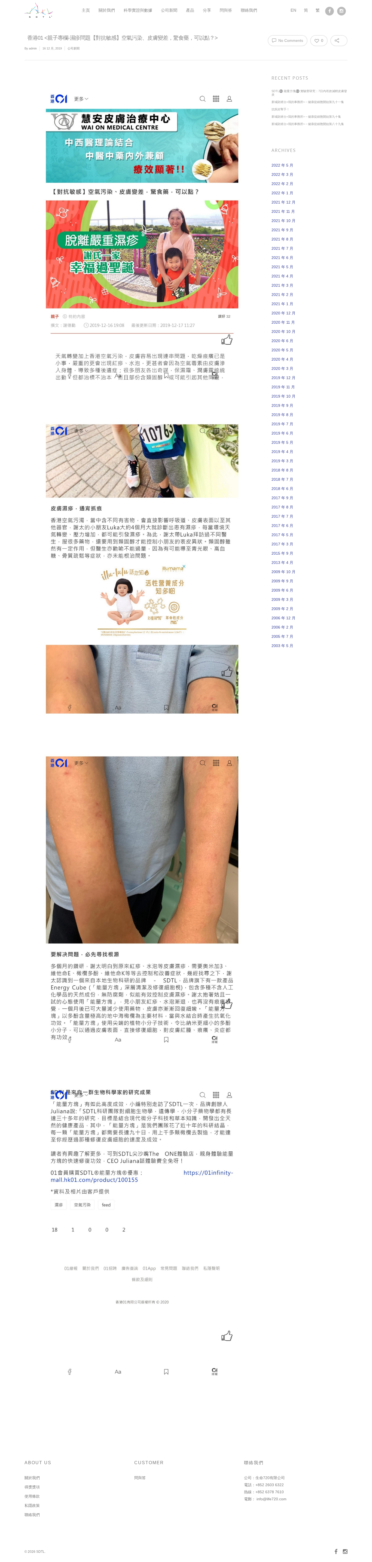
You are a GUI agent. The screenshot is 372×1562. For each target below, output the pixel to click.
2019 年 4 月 (282, 451)
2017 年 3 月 (282, 544)
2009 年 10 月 (283, 572)
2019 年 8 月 (282, 415)
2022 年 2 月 (282, 184)
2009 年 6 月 (282, 590)
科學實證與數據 (138, 10)
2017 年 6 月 (282, 525)
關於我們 (107, 10)
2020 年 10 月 (283, 331)
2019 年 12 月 (283, 378)
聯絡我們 (249, 10)
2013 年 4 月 (282, 562)
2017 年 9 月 (282, 498)
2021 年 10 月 (283, 220)
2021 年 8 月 (282, 239)
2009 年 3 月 (282, 599)
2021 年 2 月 (282, 294)
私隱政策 (32, 1505)
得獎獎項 (32, 1487)
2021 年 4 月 (282, 276)
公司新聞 (169, 10)
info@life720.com (271, 1499)
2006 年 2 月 (282, 627)
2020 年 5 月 (282, 350)
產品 (190, 10)
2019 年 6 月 (282, 433)
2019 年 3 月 (282, 461)
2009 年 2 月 (282, 609)
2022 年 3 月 (282, 174)
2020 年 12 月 (283, 313)
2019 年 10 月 (283, 396)
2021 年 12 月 (283, 202)
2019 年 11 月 (283, 387)
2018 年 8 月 (282, 470)
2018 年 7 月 (282, 479)
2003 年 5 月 (282, 645)
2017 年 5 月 (282, 535)
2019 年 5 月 (282, 442)
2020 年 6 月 (282, 341)
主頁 (86, 10)
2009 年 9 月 (282, 581)
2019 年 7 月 (282, 424)
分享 (207, 10)
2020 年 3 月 (282, 368)
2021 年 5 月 (282, 267)
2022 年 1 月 (282, 193)
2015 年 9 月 (282, 553)
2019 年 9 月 (282, 405)
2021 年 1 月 (282, 304)
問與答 (226, 10)
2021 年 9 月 (282, 230)
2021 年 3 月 (282, 285)
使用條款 (32, 1496)
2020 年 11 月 (283, 322)
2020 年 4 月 (282, 359)
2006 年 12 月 (283, 618)
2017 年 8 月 (282, 507)
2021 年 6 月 (282, 257)
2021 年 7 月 (282, 248)
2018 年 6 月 (282, 488)
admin (33, 48)
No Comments (290, 40)
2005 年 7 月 (282, 636)
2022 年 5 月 (282, 165)
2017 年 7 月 (282, 516)
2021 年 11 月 (283, 211)
